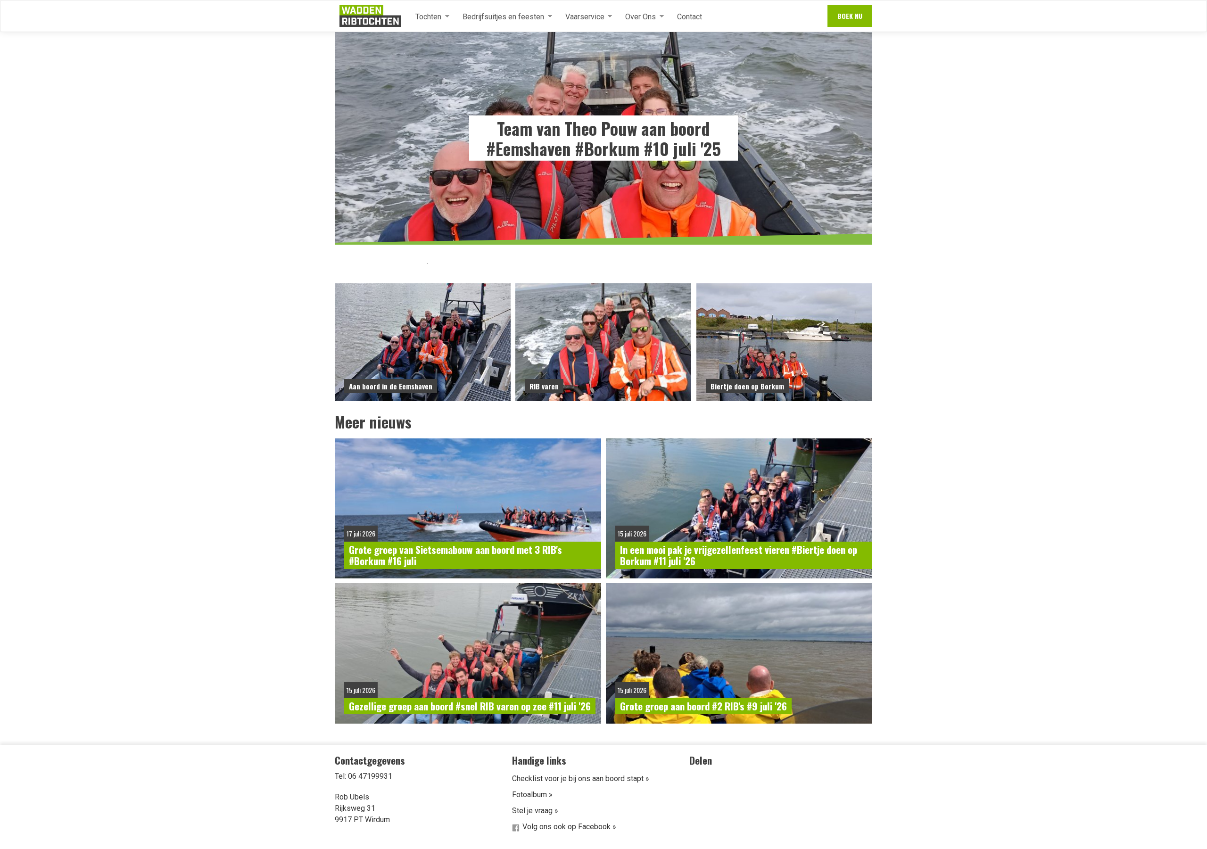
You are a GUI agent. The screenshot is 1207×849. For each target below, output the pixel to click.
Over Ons (637, 17)
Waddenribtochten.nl (370, 16)
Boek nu (849, 16)
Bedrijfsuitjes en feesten (499, 17)
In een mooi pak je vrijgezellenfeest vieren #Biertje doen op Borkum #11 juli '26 (738, 555)
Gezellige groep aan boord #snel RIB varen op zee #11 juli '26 (470, 706)
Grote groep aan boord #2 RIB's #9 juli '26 (703, 706)
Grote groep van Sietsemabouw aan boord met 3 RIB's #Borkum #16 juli (455, 555)
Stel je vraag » (535, 810)
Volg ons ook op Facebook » (569, 826)
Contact (689, 16)
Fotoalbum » (532, 794)
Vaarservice (581, 17)
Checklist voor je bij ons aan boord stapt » (580, 778)
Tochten (424, 17)
